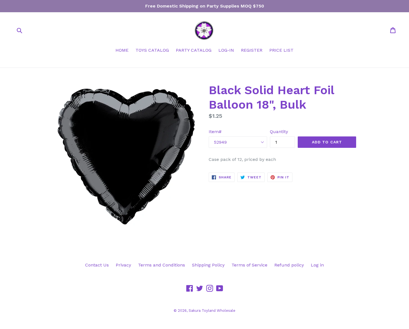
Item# (215, 131)
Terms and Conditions (161, 265)
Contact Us (97, 265)
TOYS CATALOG (152, 50)
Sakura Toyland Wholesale (212, 310)
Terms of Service (249, 265)
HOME (122, 50)
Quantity (279, 131)
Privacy (123, 265)
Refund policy (289, 265)
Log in (317, 265)
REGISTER (251, 50)
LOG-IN (226, 50)
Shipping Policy (208, 265)
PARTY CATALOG (193, 50)
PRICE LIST (281, 50)
